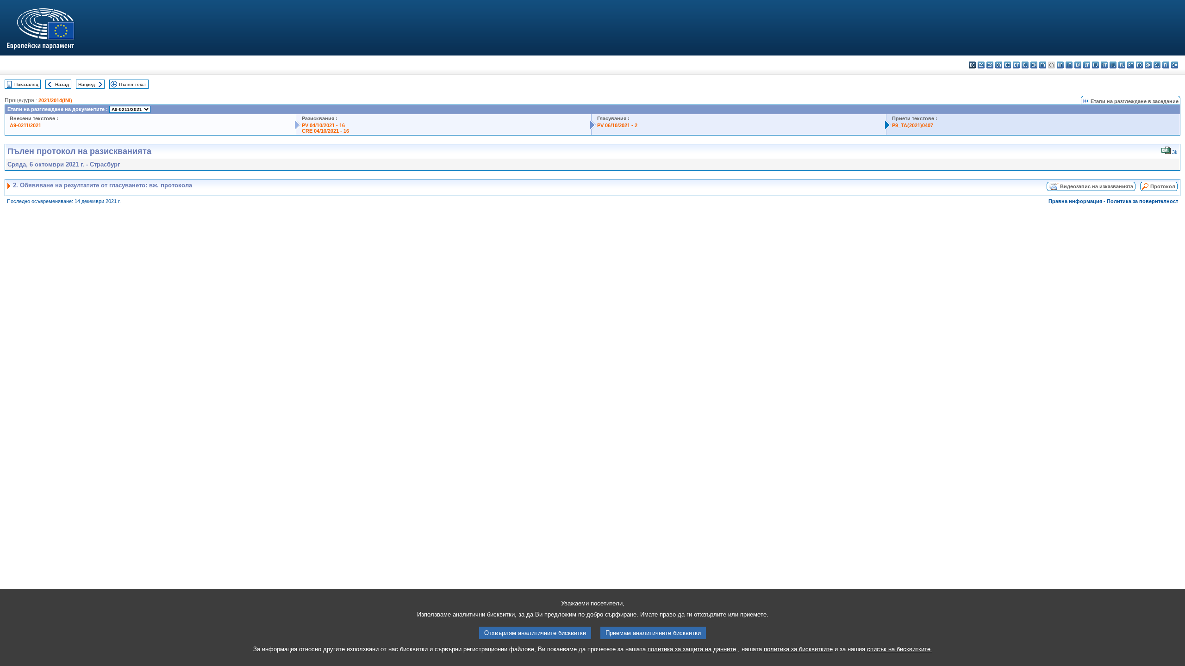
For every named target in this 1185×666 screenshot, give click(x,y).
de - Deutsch (1007, 65)
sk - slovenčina (1148, 65)
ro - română (1139, 65)
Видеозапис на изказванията (1096, 186)
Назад (62, 84)
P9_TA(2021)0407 (912, 125)
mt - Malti (1104, 65)
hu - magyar (1095, 65)
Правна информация (1075, 201)
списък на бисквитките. (899, 649)
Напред (86, 84)
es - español (981, 65)
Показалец (26, 84)
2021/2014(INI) (55, 100)
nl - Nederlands (1113, 65)
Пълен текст (132, 84)
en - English (1033, 65)
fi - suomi (1165, 65)
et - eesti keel (1016, 65)
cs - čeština (989, 65)
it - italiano (1069, 65)
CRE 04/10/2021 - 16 (325, 131)
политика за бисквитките (798, 649)
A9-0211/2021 (25, 125)
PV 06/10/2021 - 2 (617, 125)
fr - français (1042, 65)
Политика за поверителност (1142, 201)
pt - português (1130, 65)
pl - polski (1121, 65)
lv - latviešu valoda (1077, 65)
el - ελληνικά (1025, 65)
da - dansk (998, 65)
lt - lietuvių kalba (1086, 65)
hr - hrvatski (1060, 65)
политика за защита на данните (692, 649)
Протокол (1162, 186)
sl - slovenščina (1157, 65)
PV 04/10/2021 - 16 (323, 125)
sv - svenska (1174, 65)
